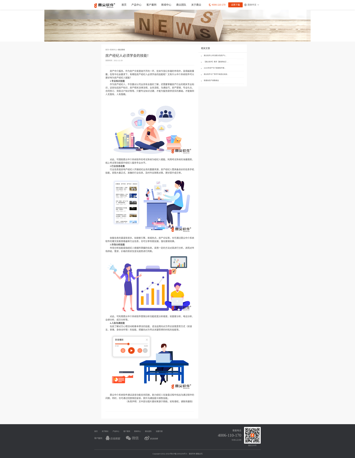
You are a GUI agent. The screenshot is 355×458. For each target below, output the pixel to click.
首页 (123, 4)
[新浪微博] (151, 438)
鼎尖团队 (181, 4)
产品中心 (116, 431)
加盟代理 (159, 431)
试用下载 (235, 5)
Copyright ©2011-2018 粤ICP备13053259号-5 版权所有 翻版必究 (178, 454)
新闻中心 (166, 4)
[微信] (132, 438)
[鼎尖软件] (104, 5)
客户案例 (151, 4)
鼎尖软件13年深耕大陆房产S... (215, 56)
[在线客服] (113, 438)
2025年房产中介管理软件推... (215, 68)
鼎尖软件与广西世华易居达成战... (216, 74)
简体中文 (252, 5)
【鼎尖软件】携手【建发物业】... (216, 62)
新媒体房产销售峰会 (211, 81)
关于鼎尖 (196, 4)
